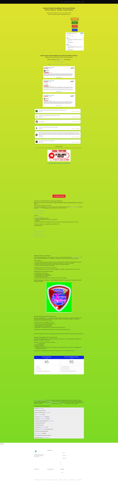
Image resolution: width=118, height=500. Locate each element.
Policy (62, 461)
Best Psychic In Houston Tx (47, 403)
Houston (49, 462)
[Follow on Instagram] (53, 472)
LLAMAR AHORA (59, 196)
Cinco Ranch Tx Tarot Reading (39, 236)
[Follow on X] (50, 472)
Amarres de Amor (50, 459)
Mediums (63, 403)
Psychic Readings (61, 14)
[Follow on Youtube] (55, 472)
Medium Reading (50, 456)
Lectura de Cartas (50, 457)
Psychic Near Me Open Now (59, 61)
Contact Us (49, 463)
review (55, 64)
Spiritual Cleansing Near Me (76, 333)
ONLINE (75, 26)
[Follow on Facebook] (48, 472)
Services (49, 461)
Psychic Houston (42, 400)
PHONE (74, 30)
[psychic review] (75, 50)
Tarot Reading (50, 455)
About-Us (49, 453)
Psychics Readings (39, 217)
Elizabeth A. (52, 64)
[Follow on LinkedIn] (51, 472)
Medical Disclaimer (64, 463)
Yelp (69, 64)
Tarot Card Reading (51, 460)
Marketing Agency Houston (39, 489)
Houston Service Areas (38, 213)
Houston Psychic (36, 400)
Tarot (35, 147)
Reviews (61, 59)
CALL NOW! (74, 19)
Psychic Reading (67, 202)
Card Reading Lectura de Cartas (62, 64)
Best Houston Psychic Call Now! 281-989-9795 (47, 202)
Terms (62, 462)
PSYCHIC (75, 22)
